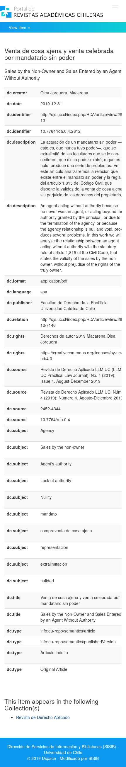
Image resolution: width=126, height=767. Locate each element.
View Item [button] (18, 27)
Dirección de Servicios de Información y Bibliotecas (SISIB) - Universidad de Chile (63, 749)
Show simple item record (27, 41)
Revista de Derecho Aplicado (43, 717)
